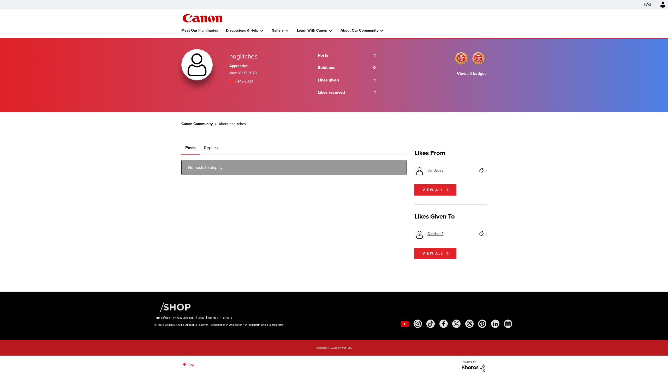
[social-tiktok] (430, 324)
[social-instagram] (418, 324)
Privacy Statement (183, 317)
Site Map (213, 317)
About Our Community (359, 30)
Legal (201, 317)
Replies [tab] (211, 148)
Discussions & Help (242, 30)
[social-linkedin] (495, 324)
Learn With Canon (312, 30)
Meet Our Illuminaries (199, 30)
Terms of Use (162, 317)
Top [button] (191, 364)
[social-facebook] (443, 324)
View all (432, 190)
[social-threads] (469, 324)
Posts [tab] (190, 148)
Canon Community (202, 18)
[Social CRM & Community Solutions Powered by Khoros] (473, 366)
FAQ (647, 4)
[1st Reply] (478, 58)
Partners (227, 317)
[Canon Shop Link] (172, 306)
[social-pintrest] (482, 324)
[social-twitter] (456, 324)
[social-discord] (508, 324)
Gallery (278, 30)
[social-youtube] (405, 324)
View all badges (472, 73)
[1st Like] (461, 58)
